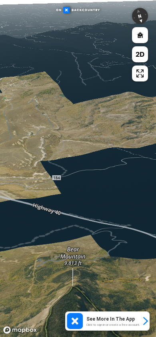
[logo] (78, 10)
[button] (140, 16)
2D (140, 54)
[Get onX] (78, 164)
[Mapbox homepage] (20, 330)
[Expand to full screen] (140, 73)
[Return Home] (140, 35)
